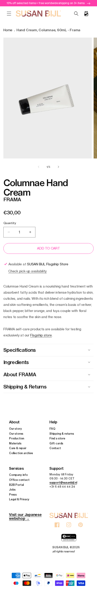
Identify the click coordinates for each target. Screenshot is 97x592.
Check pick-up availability (27, 271)
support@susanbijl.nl (63, 482)
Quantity (9, 223)
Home (7, 30)
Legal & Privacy (19, 499)
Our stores (16, 433)
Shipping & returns (61, 433)
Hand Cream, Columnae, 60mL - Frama (48, 30)
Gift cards (56, 443)
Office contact (19, 480)
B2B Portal (16, 485)
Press (13, 494)
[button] (9, 14)
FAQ (52, 428)
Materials (15, 443)
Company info (18, 475)
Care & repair (17, 448)
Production (16, 438)
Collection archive (21, 453)
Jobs (12, 489)
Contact (55, 448)
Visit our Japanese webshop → (25, 516)
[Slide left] (39, 167)
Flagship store (41, 335)
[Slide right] (58, 167)
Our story (15, 428)
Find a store (57, 438)
